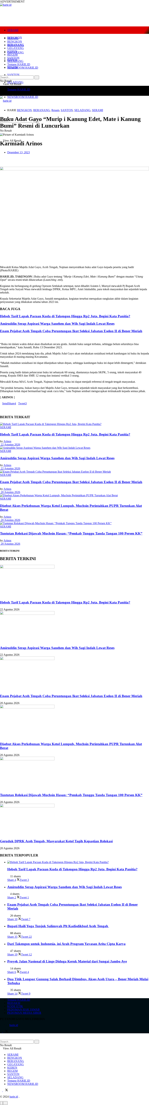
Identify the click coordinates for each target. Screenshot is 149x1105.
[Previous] (1, 337)
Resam (55, 110)
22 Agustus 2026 (10, 444)
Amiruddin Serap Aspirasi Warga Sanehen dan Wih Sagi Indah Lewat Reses (57, 323)
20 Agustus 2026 (10, 492)
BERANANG (15, 44)
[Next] (4, 337)
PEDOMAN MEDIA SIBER (24, 1012)
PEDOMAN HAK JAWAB (23, 1009)
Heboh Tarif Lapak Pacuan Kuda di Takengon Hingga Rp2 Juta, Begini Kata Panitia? (65, 316)
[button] (74, 158)
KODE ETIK (15, 1006)
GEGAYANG (15, 48)
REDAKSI (13, 1003)
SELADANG (15, 82)
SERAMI (12, 30)
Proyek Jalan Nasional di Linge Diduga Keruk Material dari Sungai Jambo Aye (67, 961)
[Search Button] (36, 77)
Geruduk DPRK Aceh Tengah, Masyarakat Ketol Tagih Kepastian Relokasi (56, 841)
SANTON (13, 74)
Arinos (7, 441)
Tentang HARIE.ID (18, 89)
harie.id (13, 1025)
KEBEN (12, 51)
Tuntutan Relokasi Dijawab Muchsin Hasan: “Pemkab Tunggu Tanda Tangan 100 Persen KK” (71, 533)
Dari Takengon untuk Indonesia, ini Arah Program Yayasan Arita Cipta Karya (66, 944)
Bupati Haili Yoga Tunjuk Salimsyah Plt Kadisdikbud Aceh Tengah (58, 926)
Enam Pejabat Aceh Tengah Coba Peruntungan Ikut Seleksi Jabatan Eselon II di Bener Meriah (71, 331)
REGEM (12, 54)
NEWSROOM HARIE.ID (22, 96)
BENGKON (14, 41)
